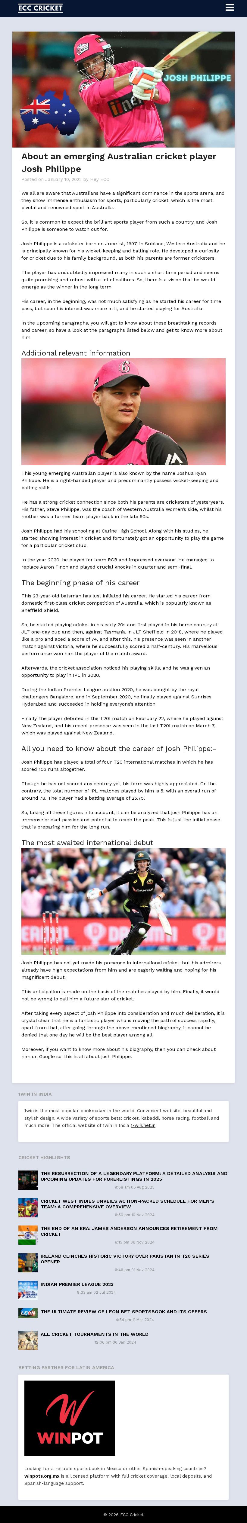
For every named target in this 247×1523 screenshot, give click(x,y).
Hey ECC (99, 179)
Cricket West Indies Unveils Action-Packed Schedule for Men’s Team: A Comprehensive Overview (127, 1204)
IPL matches (105, 791)
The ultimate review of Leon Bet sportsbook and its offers (124, 1311)
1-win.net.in (143, 1125)
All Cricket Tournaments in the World (95, 1334)
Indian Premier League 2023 (77, 1284)
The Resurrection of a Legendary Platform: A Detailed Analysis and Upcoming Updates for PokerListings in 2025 (134, 1176)
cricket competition (91, 603)
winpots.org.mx (42, 1476)
